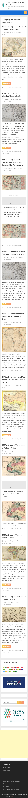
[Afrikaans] (4, 667)
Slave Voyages (6, 786)
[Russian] (22, 669)
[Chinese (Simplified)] (8, 667)
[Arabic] (6, 667)
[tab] (14, 195)
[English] (12, 667)
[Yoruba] (14, 671)
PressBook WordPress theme (17, 796)
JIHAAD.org (5, 773)
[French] (16, 667)
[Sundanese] (8, 671)
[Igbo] (10, 669)
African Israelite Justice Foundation (11, 781)
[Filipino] (14, 667)
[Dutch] (10, 667)
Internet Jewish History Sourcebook (11, 789)
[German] (18, 667)
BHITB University (7, 767)
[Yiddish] (12, 671)
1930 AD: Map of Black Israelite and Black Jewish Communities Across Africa (12, 162)
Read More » (7, 84)
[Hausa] (4, 669)
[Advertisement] (14, 744)
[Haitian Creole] (22, 667)
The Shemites (5, 153)
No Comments (7, 35)
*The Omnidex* (8, 87)
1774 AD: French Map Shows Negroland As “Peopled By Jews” (13, 316)
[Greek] (20, 667)
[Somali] (4, 671)
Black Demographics (8, 783)
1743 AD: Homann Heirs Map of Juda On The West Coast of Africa (13, 380)
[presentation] (14, 195)
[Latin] (18, 669)
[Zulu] (16, 671)
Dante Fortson (18, 32)
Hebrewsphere (6, 770)
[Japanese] (14, 669)
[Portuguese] (20, 669)
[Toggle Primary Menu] (25, 12)
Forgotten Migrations (17, 87)
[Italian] (12, 669)
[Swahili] (10, 671)
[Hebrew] (6, 669)
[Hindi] (8, 669)
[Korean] (16, 669)
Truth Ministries (18, 257)
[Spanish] (6, 671)
